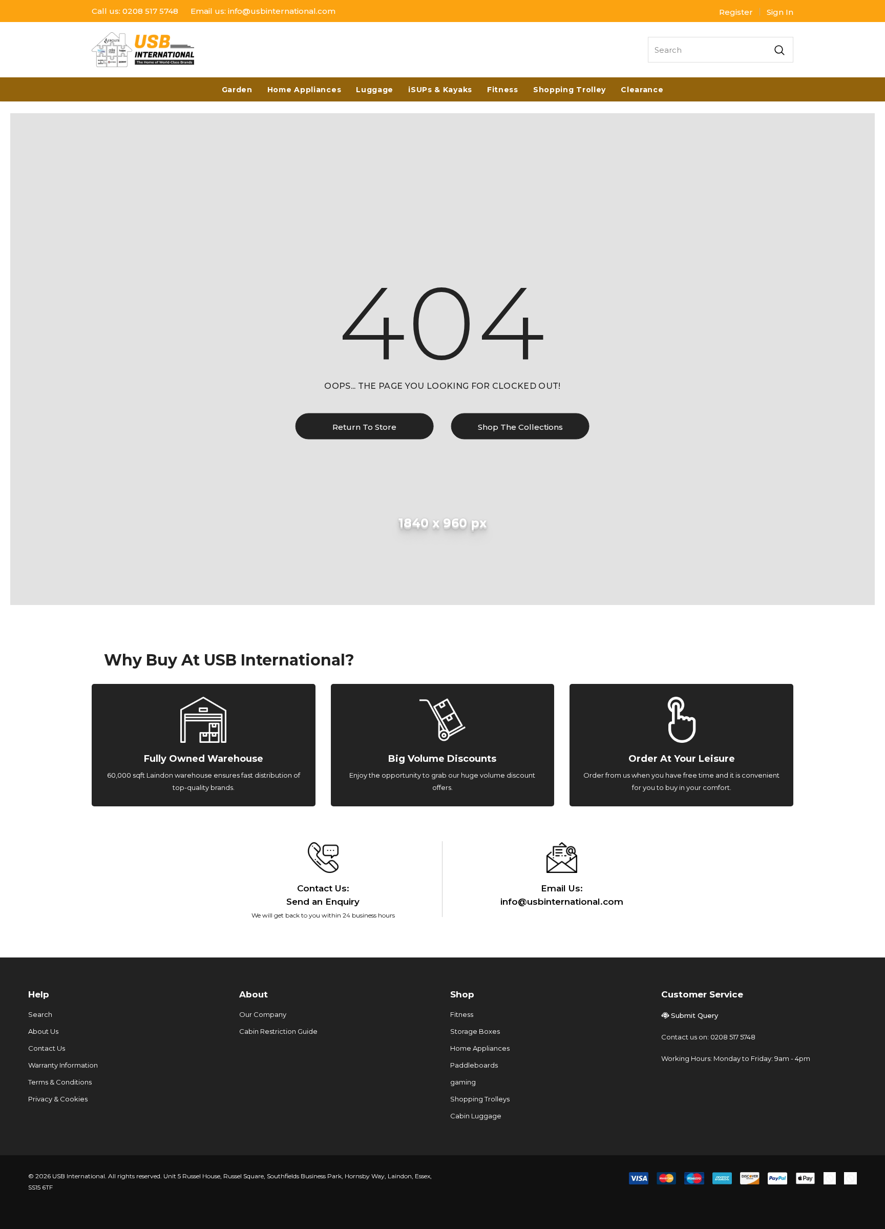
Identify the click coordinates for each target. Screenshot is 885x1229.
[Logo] (143, 49)
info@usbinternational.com (281, 11)
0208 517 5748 (150, 11)
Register (736, 12)
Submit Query (694, 1015)
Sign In (780, 12)
